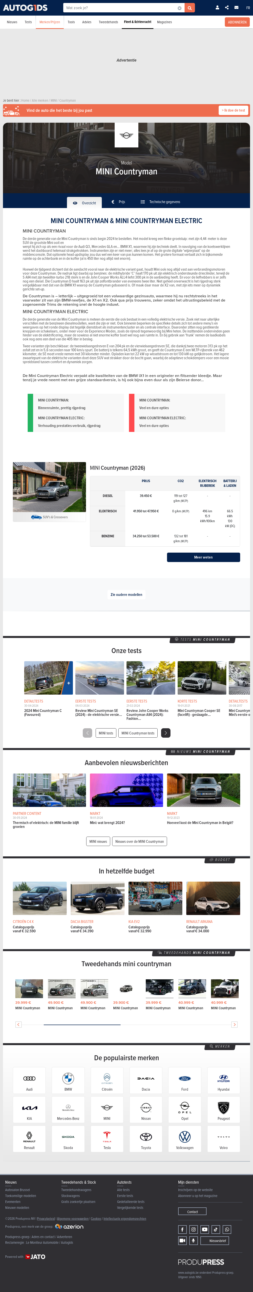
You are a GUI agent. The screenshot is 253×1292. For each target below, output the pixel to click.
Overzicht (88, 203)
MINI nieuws (98, 841)
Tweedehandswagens (76, 1189)
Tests (28, 21)
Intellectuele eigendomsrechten (125, 1218)
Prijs (121, 201)
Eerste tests (125, 1195)
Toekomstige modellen (20, 1195)
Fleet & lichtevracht (137, 21)
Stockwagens (70, 1195)
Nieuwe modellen (17, 1207)
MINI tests (106, 733)
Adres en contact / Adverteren (52, 1236)
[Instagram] (193, 1229)
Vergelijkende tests (130, 1207)
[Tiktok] (215, 1229)
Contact (192, 1211)
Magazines (164, 21)
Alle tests (123, 1189)
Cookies (96, 1218)
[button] (165, 733)
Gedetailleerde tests (131, 1201)
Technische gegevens (164, 201)
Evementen (13, 1201)
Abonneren (237, 22)
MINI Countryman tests (138, 733)
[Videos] (182, 1240)
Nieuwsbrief (218, 1240)
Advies (86, 21)
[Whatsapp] (227, 1229)
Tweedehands (108, 21)
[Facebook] (182, 1229)
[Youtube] (204, 1229)
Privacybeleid (46, 1218)
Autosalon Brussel (17, 1189)
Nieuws (12, 21)
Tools (71, 21)
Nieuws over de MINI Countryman (139, 841)
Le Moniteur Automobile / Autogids (49, 1242)
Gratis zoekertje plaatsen (78, 1201)
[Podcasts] (193, 1240)
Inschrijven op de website (195, 1189)
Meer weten (203, 557)
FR (248, 8)
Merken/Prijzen (50, 21)
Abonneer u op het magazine (197, 1195)
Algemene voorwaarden (73, 1218)
